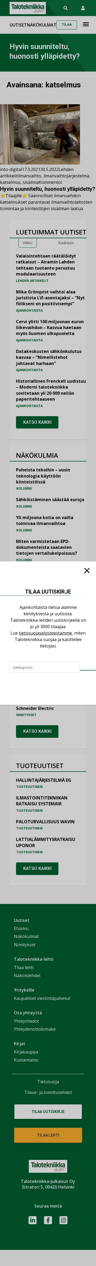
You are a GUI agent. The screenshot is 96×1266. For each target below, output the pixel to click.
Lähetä (88, 670)
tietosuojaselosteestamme (45, 633)
